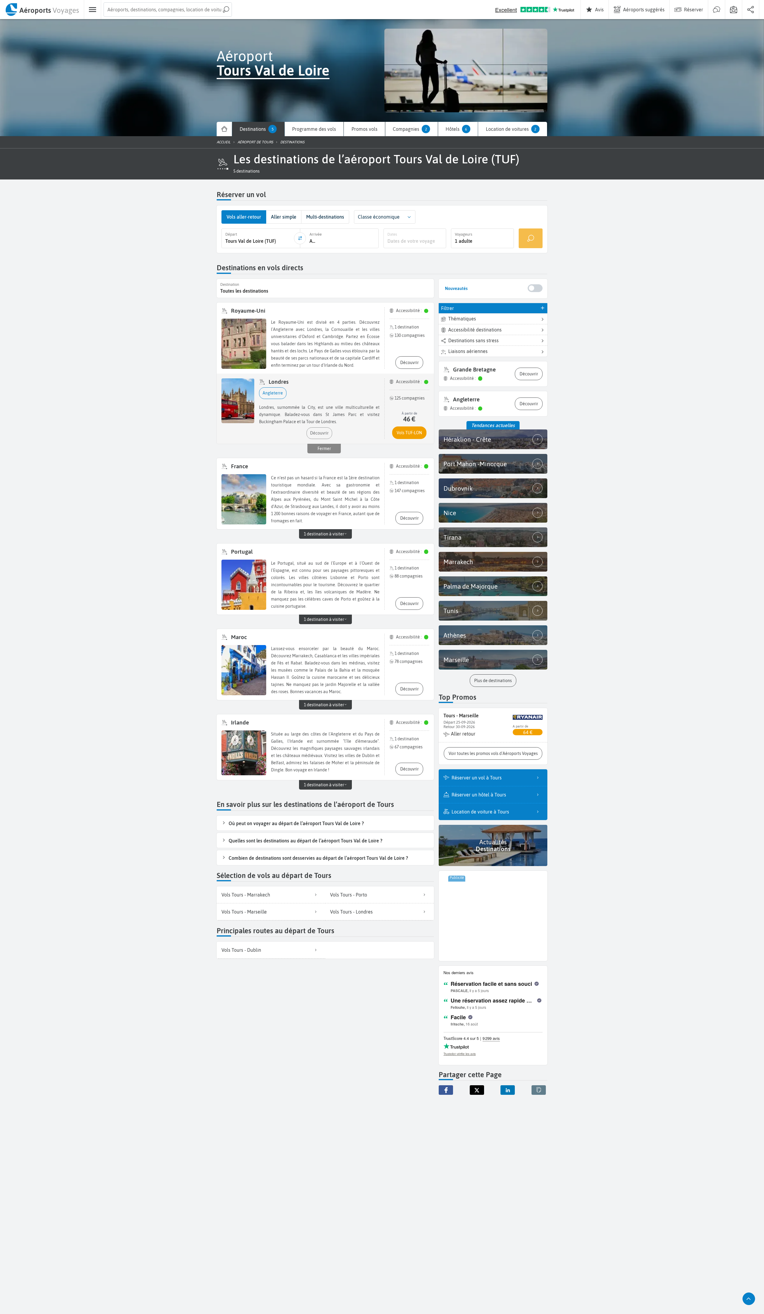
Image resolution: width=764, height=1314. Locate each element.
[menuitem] (42, 9)
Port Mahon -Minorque (475, 463)
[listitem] (271, 894)
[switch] (535, 288)
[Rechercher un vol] (531, 238)
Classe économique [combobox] (379, 216)
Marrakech (458, 561)
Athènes (454, 635)
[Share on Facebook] (446, 1090)
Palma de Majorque (470, 586)
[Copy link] (539, 1090)
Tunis (450, 610)
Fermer (324, 448)
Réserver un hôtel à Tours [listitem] (479, 794)
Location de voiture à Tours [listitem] (480, 811)
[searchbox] (168, 9)
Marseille (456, 659)
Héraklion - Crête (467, 439)
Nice (449, 512)
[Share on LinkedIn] (507, 1090)
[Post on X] (477, 1090)
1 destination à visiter (324, 534)
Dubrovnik (458, 488)
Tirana (452, 537)
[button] (246, 171)
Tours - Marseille (461, 715)
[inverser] (300, 238)
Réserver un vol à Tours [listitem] (477, 777)
